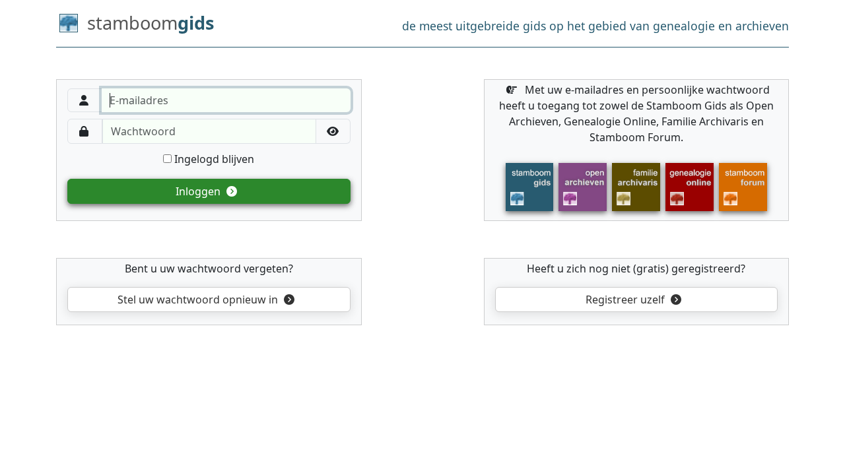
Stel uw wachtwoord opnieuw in (198, 299)
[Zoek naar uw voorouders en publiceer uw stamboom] (689, 186)
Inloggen (199, 191)
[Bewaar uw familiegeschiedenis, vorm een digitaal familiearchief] (636, 186)
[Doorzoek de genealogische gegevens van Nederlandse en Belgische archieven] (582, 186)
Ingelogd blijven (213, 159)
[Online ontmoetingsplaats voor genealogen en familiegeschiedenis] (743, 186)
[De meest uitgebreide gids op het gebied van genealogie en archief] (530, 186)
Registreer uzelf (626, 299)
